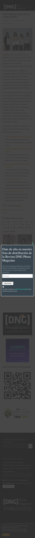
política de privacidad (21, 289)
